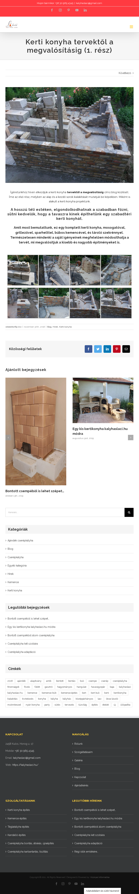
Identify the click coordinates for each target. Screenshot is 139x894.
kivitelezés (27, 698)
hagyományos (64, 687)
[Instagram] (60, 10)
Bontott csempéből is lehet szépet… (34, 491)
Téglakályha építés (18, 826)
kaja (112, 687)
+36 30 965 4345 (24, 750)
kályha (54, 698)
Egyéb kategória (17, 565)
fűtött (37, 687)
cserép (104, 681)
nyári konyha (33, 704)
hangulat (81, 687)
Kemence (13, 582)
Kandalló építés (17, 835)
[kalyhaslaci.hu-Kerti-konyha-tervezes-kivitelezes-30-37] (69, 135)
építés (95, 704)
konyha (42, 698)
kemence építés (69, 692)
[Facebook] (51, 10)
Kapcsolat (80, 777)
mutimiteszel (14, 704)
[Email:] (126, 349)
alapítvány (35, 681)
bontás (71, 681)
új (115, 704)
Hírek (55, 327)
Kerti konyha (65, 327)
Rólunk (78, 743)
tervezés (69, 704)
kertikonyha (120, 692)
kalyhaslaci (125, 687)
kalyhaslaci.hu (15, 692)
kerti (106, 692)
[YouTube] (76, 10)
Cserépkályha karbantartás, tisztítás (28, 851)
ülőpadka (125, 704)
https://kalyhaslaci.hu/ (25, 764)
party (47, 704)
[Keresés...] (65, 512)
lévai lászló (112, 698)
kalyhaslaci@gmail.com (89, 3)
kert (84, 692)
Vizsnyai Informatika (99, 877)
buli (82, 681)
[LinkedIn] (85, 10)
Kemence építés (17, 818)
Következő (125, 73)
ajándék (21, 681)
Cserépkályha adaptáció (22, 652)
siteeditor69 (11, 327)
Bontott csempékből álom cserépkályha (31, 635)
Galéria (78, 760)
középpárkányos (84, 698)
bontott (60, 681)
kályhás (67, 698)
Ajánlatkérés (81, 785)
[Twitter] (98, 349)
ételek (105, 704)
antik (48, 681)
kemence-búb (49, 692)
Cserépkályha (16, 557)
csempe (93, 681)
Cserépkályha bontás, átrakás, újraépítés (31, 843)
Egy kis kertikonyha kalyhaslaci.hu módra (31, 626)
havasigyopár (98, 687)
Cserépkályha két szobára (23, 643)
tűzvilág (83, 704)
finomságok (13, 687)
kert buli (95, 692)
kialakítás (12, 698)
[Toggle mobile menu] (132, 27)
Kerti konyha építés (19, 810)
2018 (10, 681)
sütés (57, 704)
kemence (32, 692)
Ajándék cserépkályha (20, 540)
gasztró (48, 687)
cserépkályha (120, 681)
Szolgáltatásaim (83, 752)
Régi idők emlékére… (86, 851)
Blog (49, 327)
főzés (27, 687)
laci (99, 698)
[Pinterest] (68, 10)
